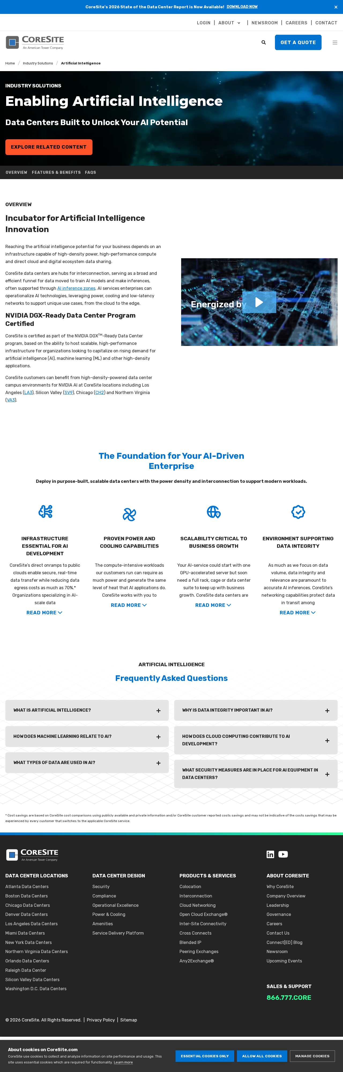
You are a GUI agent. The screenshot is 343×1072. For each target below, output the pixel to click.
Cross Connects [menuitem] (195, 933)
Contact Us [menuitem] (278, 933)
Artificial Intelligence (81, 63)
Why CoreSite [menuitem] (280, 886)
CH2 (99, 392)
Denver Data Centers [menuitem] (26, 914)
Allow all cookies (262, 1056)
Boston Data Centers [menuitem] (26, 896)
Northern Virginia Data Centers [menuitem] (36, 951)
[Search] (264, 42)
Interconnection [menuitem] (196, 896)
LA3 (28, 392)
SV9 (69, 392)
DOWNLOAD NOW (242, 7)
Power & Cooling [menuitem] (108, 914)
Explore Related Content (49, 147)
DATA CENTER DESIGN (118, 876)
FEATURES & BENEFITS (56, 173)
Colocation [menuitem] (190, 886)
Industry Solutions (38, 63)
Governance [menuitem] (279, 914)
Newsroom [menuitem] (277, 951)
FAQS (90, 173)
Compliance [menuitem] (104, 896)
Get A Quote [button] (298, 42)
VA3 (11, 400)
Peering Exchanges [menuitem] (199, 951)
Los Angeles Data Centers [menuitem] (31, 923)
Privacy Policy (101, 1020)
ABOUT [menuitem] (226, 23)
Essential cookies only (205, 1056)
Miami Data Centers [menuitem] (25, 933)
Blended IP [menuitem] (190, 942)
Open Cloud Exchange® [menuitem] (204, 914)
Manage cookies (312, 1056)
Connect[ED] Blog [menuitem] (285, 942)
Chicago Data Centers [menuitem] (27, 905)
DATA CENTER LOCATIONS (36, 876)
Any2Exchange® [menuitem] (197, 960)
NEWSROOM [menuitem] (265, 23)
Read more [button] (42, 613)
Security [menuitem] (101, 886)
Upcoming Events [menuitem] (284, 960)
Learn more (123, 1062)
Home (10, 63)
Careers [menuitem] (274, 923)
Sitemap (128, 1020)
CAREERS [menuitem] (297, 23)
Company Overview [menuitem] (286, 896)
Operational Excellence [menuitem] (115, 905)
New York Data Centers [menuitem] (28, 942)
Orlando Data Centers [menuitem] (27, 960)
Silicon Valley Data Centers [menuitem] (32, 979)
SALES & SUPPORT (289, 986)
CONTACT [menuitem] (326, 23)
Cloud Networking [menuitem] (198, 905)
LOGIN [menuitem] (204, 23)
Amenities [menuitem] (102, 923)
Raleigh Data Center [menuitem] (25, 970)
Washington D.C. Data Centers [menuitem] (35, 988)
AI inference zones (76, 288)
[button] (259, 302)
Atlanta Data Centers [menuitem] (27, 886)
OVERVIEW (17, 173)
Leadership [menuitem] (278, 905)
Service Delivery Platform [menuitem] (118, 933)
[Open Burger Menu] (335, 42)
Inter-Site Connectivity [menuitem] (203, 923)
